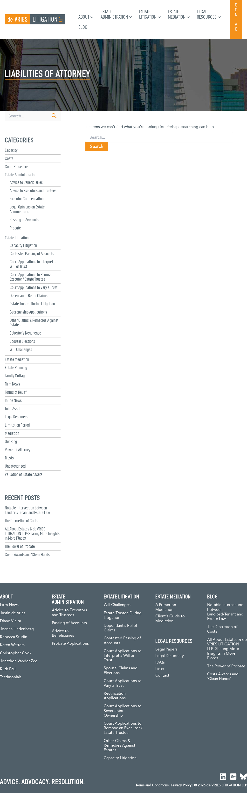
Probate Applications (70, 644)
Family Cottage (15, 375)
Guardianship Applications (28, 312)
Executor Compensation (26, 198)
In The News (13, 400)
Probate (15, 228)
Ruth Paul (8, 669)
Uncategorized (15, 466)
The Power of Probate (20, 546)
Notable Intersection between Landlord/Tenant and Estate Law (27, 510)
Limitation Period (17, 425)
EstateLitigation (148, 14)
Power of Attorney (17, 449)
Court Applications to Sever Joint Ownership (123, 710)
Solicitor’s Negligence (25, 333)
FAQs (160, 662)
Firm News (12, 384)
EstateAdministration (114, 14)
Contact (162, 675)
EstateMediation (176, 14)
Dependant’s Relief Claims (29, 295)
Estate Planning (16, 367)
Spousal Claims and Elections (120, 670)
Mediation (12, 433)
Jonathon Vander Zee (18, 661)
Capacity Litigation (23, 245)
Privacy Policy (181, 785)
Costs (9, 158)
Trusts (9, 458)
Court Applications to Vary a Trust (33, 287)
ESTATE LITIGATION (121, 596)
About (83, 17)
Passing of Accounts (24, 219)
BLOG (212, 596)
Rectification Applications (115, 696)
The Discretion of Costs (21, 520)
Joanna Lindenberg (17, 629)
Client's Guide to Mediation (170, 618)
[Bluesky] (243, 776)
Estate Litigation (16, 238)
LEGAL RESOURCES (173, 641)
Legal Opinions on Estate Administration (27, 209)
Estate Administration (20, 174)
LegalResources (207, 14)
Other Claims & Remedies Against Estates (119, 745)
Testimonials (10, 677)
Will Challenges (21, 349)
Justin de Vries (12, 613)
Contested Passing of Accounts (32, 253)
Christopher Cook (15, 653)
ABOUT (6, 596)
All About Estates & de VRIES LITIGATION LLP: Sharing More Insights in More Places (32, 533)
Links (159, 669)
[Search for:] (159, 137)
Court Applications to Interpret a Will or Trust (123, 655)
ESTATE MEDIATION (173, 596)
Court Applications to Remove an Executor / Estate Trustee (33, 276)
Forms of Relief (16, 392)
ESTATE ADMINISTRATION (68, 599)
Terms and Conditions (152, 785)
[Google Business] (233, 776)
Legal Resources (16, 416)
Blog (82, 27)
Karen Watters (12, 645)
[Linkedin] (223, 776)
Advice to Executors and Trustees (33, 190)
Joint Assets (13, 408)
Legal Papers (166, 649)
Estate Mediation (17, 359)
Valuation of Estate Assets (23, 474)
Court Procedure (16, 166)
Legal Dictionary (169, 656)
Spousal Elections (22, 341)
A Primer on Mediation (165, 607)
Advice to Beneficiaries (26, 182)
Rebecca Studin (13, 637)
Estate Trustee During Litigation (32, 303)
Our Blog (11, 441)
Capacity (11, 150)
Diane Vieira (10, 621)
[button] (91, 17)
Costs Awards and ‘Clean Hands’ (27, 554)
